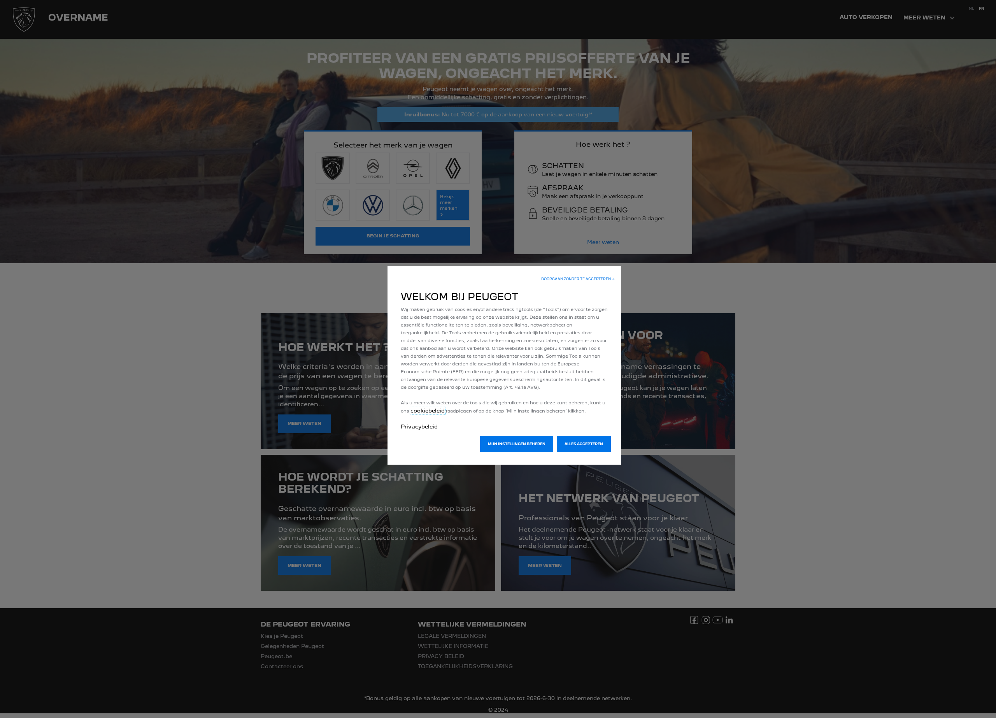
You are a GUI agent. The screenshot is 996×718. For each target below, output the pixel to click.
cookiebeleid (427, 410)
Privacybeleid (419, 426)
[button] (578, 279)
